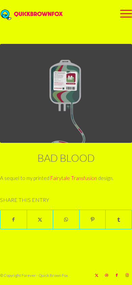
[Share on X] (40, 219)
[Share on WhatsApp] (66, 219)
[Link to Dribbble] (107, 275)
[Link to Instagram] (127, 275)
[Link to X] (96, 275)
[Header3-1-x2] (53, 13)
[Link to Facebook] (117, 275)
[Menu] (122, 13)
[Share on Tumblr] (119, 219)
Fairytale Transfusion (73, 178)
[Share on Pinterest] (93, 219)
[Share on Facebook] (13, 219)
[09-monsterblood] (66, 93)
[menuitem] (122, 13)
